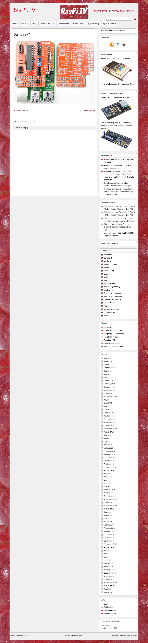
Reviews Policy (77, 635)
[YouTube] (123, 44)
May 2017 (108, 406)
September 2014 (110, 506)
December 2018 (110, 368)
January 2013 (109, 570)
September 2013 (110, 544)
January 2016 (109, 454)
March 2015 (108, 486)
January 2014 (109, 531)
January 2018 (109, 387)
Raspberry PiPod (111, 340)
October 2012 (109, 579)
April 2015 (108, 483)
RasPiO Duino (109, 303)
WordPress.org (110, 614)
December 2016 (110, 419)
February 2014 (109, 528)
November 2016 (110, 422)
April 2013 (108, 560)
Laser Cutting (109, 271)
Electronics (108, 255)
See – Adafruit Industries (113, 347)
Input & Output (109, 24)
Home (15, 24)
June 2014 (108, 515)
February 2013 (109, 567)
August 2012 (109, 586)
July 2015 (107, 474)
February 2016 (109, 451)
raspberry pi (64, 24)
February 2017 (109, 413)
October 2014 (109, 503)
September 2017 (110, 397)
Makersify (108, 327)
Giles (106, 224)
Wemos (107, 316)
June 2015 (108, 477)
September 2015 (110, 467)
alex (25, 121)
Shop (34, 24)
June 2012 (108, 592)
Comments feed (110, 610)
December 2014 (110, 496)
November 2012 (110, 576)
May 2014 (108, 519)
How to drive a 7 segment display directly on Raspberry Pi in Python (117, 227)
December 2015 (110, 458)
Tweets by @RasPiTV (109, 243)
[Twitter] (117, 44)
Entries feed (108, 607)
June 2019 (108, 361)
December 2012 (110, 573)
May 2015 (108, 480)
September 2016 (110, 429)
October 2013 (109, 541)
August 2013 (109, 547)
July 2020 (107, 358)
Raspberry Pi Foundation (114, 334)
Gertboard (108, 258)
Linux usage (78, 24)
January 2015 (109, 493)
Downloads (45, 24)
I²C (54, 24)
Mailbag (107, 277)
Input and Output (110, 264)
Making (107, 280)
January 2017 (109, 416)
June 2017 (108, 403)
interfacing (108, 267)
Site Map (25, 24)
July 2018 (107, 371)
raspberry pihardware (112, 300)
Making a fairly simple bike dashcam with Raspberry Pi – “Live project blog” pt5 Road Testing (119, 191)
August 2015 (109, 470)
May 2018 (108, 378)
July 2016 (107, 435)
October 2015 (109, 464)
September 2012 (110, 583)
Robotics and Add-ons (112, 343)
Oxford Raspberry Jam (113, 331)
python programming (112, 287)
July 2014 (107, 512)
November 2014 (110, 499)
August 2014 (109, 509)
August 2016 (109, 432)
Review (107, 306)
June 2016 (108, 438)
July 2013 (107, 551)
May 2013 (108, 557)
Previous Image (20, 110)
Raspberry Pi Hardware (113, 296)
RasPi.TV (23, 10)
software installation (111, 309)
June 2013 (108, 554)
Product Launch (110, 284)
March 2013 (108, 563)
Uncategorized (109, 312)
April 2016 (108, 445)
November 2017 (110, 390)
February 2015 (109, 490)
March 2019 (108, 365)
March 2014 (108, 525)
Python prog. (93, 24)
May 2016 (108, 442)
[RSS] (112, 44)
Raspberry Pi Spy (111, 337)
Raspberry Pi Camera (112, 293)
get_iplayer (108, 261)
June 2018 (108, 374)
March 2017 (108, 410)
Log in (106, 604)
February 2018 (109, 384)
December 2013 (110, 535)
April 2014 (108, 522)
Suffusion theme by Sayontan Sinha (124, 635)
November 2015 (110, 461)
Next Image (89, 110)
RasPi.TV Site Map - (113, 31)
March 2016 (108, 448)
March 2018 (108, 381)
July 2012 (107, 589)
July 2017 (107, 400)
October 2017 (109, 394)
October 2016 (109, 426)
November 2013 (110, 538)
